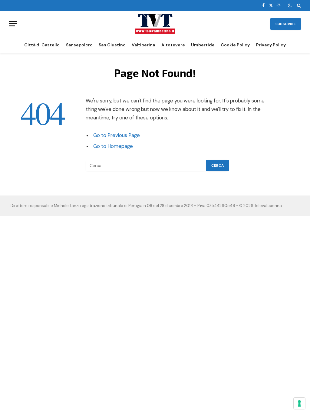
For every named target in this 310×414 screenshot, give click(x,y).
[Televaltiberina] (155, 24)
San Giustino (112, 45)
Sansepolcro (79, 45)
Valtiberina (143, 45)
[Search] (298, 5)
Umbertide (203, 45)
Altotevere (173, 45)
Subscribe (285, 24)
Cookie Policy (235, 45)
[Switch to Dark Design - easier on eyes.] (289, 5)
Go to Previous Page (116, 135)
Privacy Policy (271, 45)
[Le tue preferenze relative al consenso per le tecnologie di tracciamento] (299, 403)
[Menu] (13, 24)
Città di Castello (42, 45)
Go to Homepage (113, 146)
